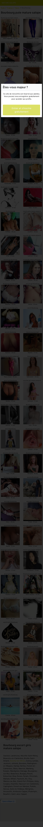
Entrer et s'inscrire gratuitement (21, 110)
